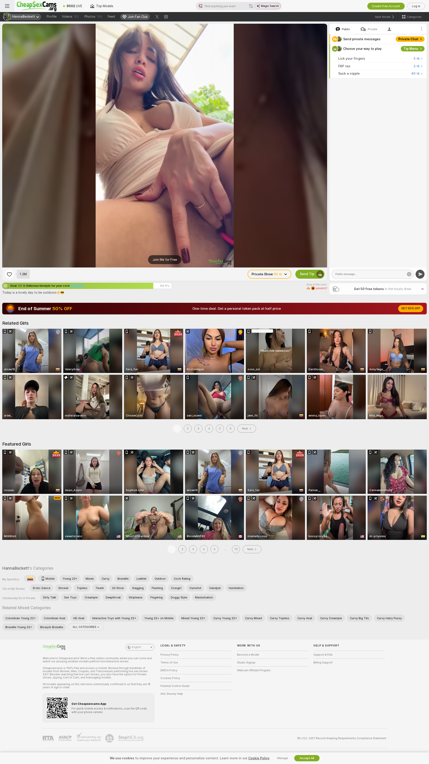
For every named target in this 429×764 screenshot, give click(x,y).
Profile (51, 17)
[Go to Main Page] (36, 6)
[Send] (420, 274)
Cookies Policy (170, 678)
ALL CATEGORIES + (86, 627)
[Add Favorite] (9, 274)
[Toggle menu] (7, 6)
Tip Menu (411, 49)
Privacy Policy (169, 654)
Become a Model (248, 654)
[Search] (251, 6)
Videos (70, 17)
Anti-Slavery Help (171, 693)
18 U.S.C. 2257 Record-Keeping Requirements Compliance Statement (341, 738)
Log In (416, 6)
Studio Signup (246, 662)
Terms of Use (169, 662)
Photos (93, 17)
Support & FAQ (322, 654)
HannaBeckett (15, 568)
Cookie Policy (258, 758)
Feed (111, 17)
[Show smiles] (409, 274)
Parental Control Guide (174, 686)
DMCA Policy (168, 670)
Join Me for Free (165, 259)
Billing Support (322, 662)
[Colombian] (30, 578)
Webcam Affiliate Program (254, 670)
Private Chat (408, 39)
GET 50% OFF (410, 308)
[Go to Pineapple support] (110, 738)
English (136, 647)
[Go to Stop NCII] (131, 738)
